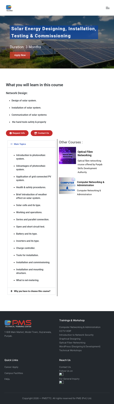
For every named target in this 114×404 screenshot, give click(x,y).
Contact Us (65, 367)
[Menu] (108, 8)
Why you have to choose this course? (32, 291)
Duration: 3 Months (25, 47)
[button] (31, 144)
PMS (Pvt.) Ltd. (84, 398)
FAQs (7, 379)
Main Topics (20, 144)
